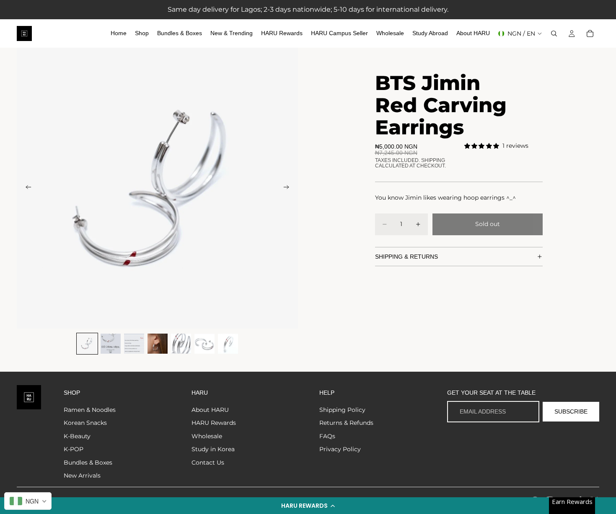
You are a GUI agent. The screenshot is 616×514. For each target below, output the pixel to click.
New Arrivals (82, 475)
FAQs (327, 436)
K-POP (73, 449)
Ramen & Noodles (90, 410)
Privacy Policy (340, 449)
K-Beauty (77, 436)
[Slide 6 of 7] (204, 344)
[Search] (554, 33)
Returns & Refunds (346, 423)
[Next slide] (289, 188)
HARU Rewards (214, 423)
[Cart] (590, 33)
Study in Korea (213, 449)
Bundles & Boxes (88, 462)
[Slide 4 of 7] (158, 344)
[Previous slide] (26, 188)
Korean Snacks (85, 423)
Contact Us (208, 462)
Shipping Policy (342, 410)
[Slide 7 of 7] (228, 344)
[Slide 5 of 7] (181, 344)
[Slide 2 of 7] (111, 344)
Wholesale (207, 436)
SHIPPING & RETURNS (406, 256)
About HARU (210, 410)
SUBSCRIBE (571, 411)
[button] (308, 505)
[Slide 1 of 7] (87, 344)
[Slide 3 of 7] (134, 344)
